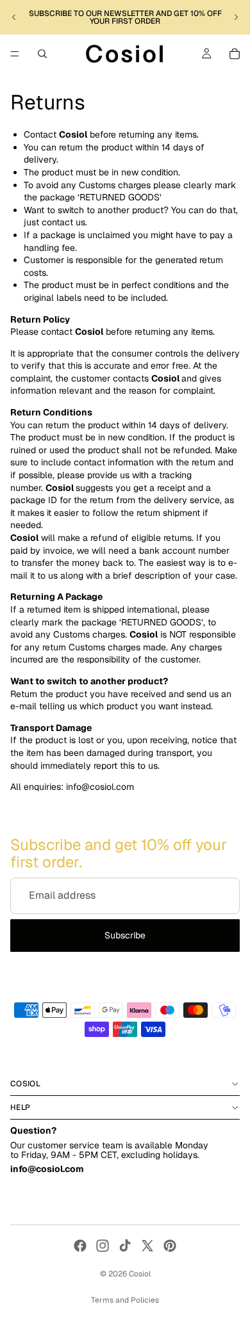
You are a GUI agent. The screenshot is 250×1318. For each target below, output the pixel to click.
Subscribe (125, 935)
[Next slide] (236, 17)
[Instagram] (102, 1245)
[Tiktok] (125, 1245)
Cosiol (140, 1274)
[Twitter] (147, 1245)
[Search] (42, 54)
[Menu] (14, 53)
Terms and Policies (125, 1300)
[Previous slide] (14, 17)
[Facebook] (80, 1245)
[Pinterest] (170, 1245)
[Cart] (235, 54)
